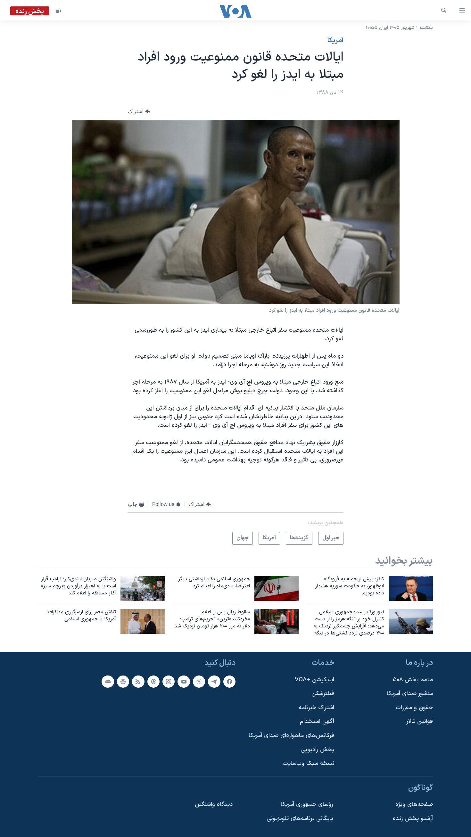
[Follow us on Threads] (153, 681)
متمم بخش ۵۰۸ (413, 679)
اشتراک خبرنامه (316, 707)
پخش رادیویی (317, 749)
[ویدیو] (58, 11)
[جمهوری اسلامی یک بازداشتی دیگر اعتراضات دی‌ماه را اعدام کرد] (276, 588)
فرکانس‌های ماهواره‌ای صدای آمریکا (291, 735)
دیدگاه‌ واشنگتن (214, 804)
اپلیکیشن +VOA (314, 679)
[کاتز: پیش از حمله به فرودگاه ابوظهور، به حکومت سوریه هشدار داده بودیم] (411, 588)
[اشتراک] (108, 681)
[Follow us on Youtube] (184, 681)
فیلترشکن (322, 693)
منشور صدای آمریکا (410, 693)
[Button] (139, 111)
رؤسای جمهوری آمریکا (307, 804)
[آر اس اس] (138, 681)
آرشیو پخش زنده (413, 818)
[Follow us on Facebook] (229, 681)
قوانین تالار (419, 721)
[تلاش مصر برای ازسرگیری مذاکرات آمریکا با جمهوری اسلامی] (142, 621)
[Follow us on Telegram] (214, 681)
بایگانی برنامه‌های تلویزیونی (300, 818)
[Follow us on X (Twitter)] (199, 681)
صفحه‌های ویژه (414, 804)
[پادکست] (123, 681)
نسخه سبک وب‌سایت (308, 763)
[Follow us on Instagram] (168, 681)
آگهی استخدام (317, 721)
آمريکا (335, 41)
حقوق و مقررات (414, 707)
